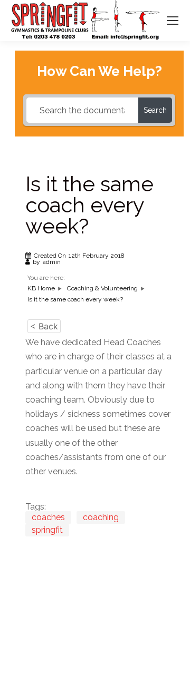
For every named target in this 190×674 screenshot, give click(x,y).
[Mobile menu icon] (172, 20)
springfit (47, 530)
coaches (48, 517)
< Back (44, 326)
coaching (101, 517)
